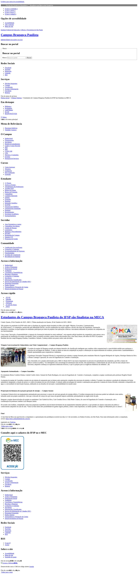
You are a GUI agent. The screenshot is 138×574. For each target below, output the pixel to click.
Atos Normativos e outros (13, 224)
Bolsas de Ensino (10, 190)
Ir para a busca (10, 12)
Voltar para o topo (7, 426)
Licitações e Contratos (12, 249)
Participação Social (11, 269)
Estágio (7, 197)
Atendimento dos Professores (14, 187)
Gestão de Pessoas (11, 228)
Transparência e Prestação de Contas (16, 287)
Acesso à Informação (11, 89)
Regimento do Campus (12, 235)
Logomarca (8, 230)
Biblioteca (8, 106)
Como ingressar (10, 167)
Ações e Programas (11, 267)
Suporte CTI (9, 237)
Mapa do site (9, 26)
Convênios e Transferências (13, 272)
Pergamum (9, 301)
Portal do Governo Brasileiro (17, 5)
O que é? (8, 543)
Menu (4, 117)
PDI (6, 147)
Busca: (4, 57)
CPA (6, 153)
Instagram (8, 531)
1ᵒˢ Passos (8, 183)
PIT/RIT (7, 233)
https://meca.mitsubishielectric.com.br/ (18, 419)
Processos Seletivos (11, 128)
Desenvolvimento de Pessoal (14, 289)
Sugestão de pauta (10, 557)
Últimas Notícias (16, 98)
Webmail (9, 303)
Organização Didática (12, 207)
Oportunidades (9, 253)
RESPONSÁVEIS (11, 114)
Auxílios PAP (9, 188)
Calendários (8, 194)
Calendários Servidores (12, 226)
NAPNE (7, 205)
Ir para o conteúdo (11, 9)
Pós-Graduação (10, 172)
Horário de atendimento (12, 144)
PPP (6, 149)
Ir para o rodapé (10, 14)
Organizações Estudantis (13, 208)
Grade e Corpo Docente (12, 146)
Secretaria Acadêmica (12, 214)
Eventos (7, 157)
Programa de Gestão (11, 239)
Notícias (12, 422)
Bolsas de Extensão (11, 192)
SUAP (7, 112)
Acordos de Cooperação (12, 255)
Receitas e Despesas (11, 274)
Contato (7, 85)
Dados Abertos (9, 285)
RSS (6, 534)
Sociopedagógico (10, 216)
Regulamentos (9, 212)
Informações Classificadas (13, 280)
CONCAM (8, 151)
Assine (7, 545)
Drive (8, 306)
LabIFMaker (9, 110)
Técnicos (8, 169)
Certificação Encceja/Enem (13, 247)
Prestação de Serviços (12, 158)
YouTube (8, 529)
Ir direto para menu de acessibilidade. (12, 2)
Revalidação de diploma (12, 256)
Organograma (9, 140)
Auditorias (8, 271)
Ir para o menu (10, 10)
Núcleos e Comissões (11, 155)
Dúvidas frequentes (11, 83)
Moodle (8, 299)
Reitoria (7, 93)
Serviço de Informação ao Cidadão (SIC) (18, 281)
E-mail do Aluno (11, 305)
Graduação (8, 171)
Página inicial (5, 98)
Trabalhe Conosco (10, 130)
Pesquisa (7, 210)
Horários (7, 201)
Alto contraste (9, 25)
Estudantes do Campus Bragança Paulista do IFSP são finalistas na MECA (52, 317)
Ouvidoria (8, 91)
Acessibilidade (9, 23)
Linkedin (8, 532)
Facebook (8, 527)
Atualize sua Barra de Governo (41, 5)
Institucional (9, 138)
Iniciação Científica (11, 203)
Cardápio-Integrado (11, 196)
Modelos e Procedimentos (13, 231)
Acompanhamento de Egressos (15, 251)
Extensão (8, 174)
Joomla (31, 566)
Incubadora (8, 108)
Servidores (8, 142)
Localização (9, 87)
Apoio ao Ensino (10, 185)
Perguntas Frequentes (11, 283)
